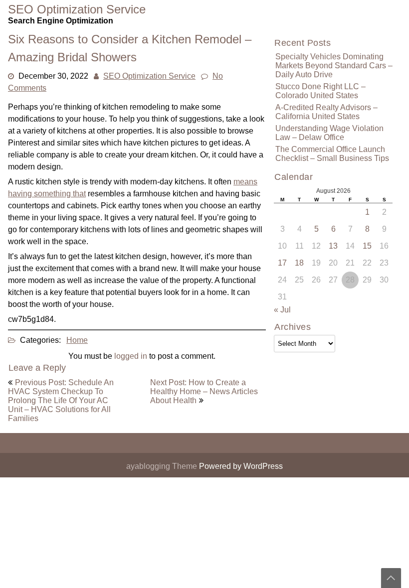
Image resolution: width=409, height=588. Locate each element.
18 (299, 263)
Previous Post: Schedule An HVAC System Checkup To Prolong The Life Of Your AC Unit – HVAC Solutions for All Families (61, 400)
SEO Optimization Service (149, 76)
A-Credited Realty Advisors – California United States (326, 112)
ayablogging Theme (162, 466)
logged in (130, 356)
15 (367, 246)
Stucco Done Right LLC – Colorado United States (320, 91)
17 (282, 263)
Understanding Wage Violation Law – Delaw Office (329, 133)
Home (77, 340)
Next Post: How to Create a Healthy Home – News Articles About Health (204, 391)
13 (333, 246)
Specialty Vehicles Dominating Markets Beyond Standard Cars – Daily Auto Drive (334, 65)
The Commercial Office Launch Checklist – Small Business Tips (332, 153)
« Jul (282, 309)
